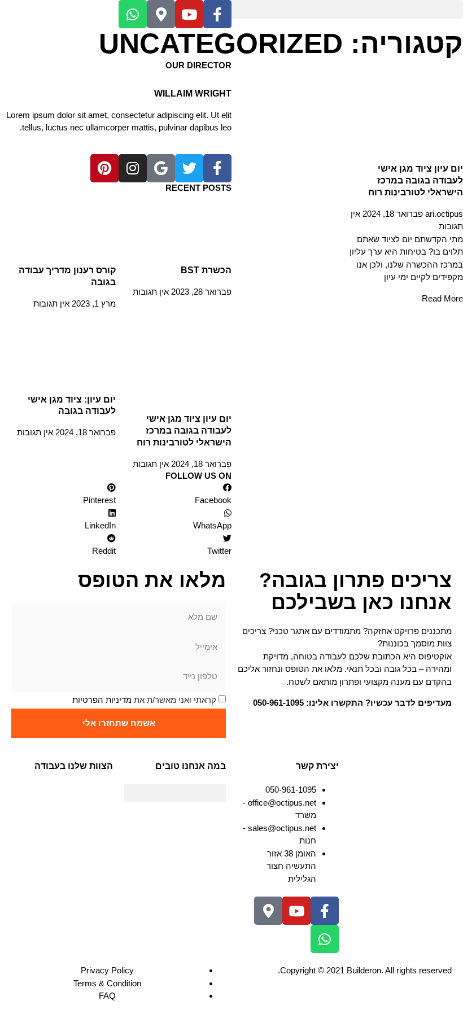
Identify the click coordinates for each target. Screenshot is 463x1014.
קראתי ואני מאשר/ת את (144, 700)
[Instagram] (133, 168)
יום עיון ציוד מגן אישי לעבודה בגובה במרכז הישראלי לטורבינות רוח (415, 180)
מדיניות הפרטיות (102, 700)
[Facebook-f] (217, 14)
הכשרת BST (206, 270)
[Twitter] (189, 168)
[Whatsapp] (133, 14)
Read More (442, 298)
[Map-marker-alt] (161, 14)
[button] (347, 9)
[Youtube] (189, 14)
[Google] (161, 168)
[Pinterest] (104, 168)
